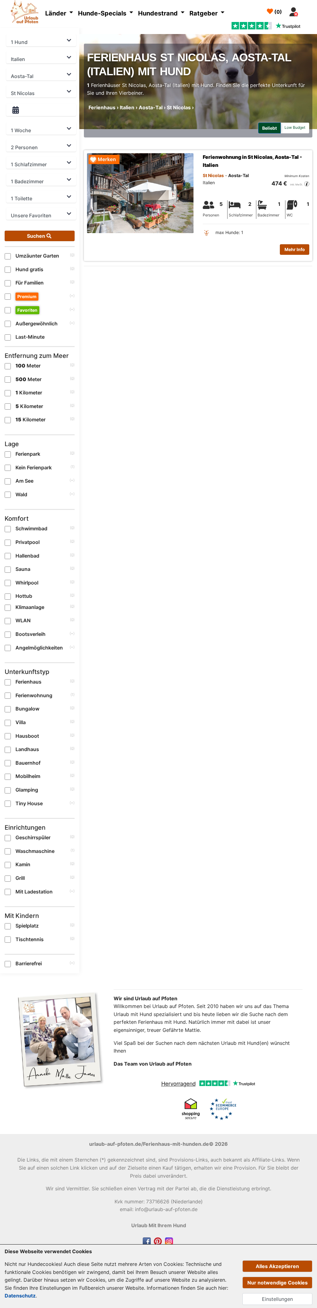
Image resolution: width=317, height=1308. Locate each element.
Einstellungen (277, 1299)
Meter (28, 366)
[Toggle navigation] (308, 10)
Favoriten (27, 310)
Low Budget (294, 127)
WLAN (23, 620)
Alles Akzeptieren (277, 1266)
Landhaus (27, 749)
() (277, 12)
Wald (21, 494)
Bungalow (27, 709)
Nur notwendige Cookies (277, 1283)
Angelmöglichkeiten (39, 648)
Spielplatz (27, 926)
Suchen (36, 236)
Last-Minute (30, 337)
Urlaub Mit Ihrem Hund (158, 1225)
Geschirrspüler (32, 837)
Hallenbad (27, 556)
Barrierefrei (28, 963)
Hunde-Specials (103, 13)
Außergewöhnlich (36, 323)
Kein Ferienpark (33, 467)
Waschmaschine (34, 851)
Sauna (22, 569)
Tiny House (29, 803)
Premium (27, 296)
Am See (24, 481)
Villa (20, 722)
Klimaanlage (29, 607)
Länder (56, 13)
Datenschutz (20, 1296)
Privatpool (27, 542)
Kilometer (28, 392)
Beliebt (269, 128)
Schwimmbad (31, 528)
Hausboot (27, 736)
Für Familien (29, 283)
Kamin (22, 864)
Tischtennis (29, 939)
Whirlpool (26, 583)
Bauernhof (28, 763)
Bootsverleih (30, 634)
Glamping (26, 790)
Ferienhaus (28, 682)
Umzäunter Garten (37, 256)
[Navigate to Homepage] (26, 12)
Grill (20, 878)
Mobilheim (27, 776)
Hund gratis (29, 269)
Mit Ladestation (34, 892)
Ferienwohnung (33, 695)
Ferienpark (27, 454)
